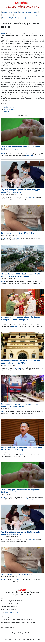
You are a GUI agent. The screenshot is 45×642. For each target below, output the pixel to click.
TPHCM (3, 33)
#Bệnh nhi (6, 111)
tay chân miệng (17, 33)
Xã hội (10, 12)
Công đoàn (17, 15)
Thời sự (4, 15)
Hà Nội (3, 411)
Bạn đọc (10, 15)
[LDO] (22, 131)
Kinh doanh (28, 12)
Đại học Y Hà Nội (16, 368)
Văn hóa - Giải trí (26, 15)
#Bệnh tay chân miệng (9, 108)
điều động (14, 326)
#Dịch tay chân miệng (9, 109)
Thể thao (21, 12)
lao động (22, 455)
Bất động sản (35, 15)
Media (15, 12)
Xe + (16, 18)
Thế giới (11, 18)
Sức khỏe (4, 18)
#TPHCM (6, 106)
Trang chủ (4, 12)
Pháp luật (35, 12)
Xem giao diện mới (24, 18)
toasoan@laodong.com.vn (11, 612)
